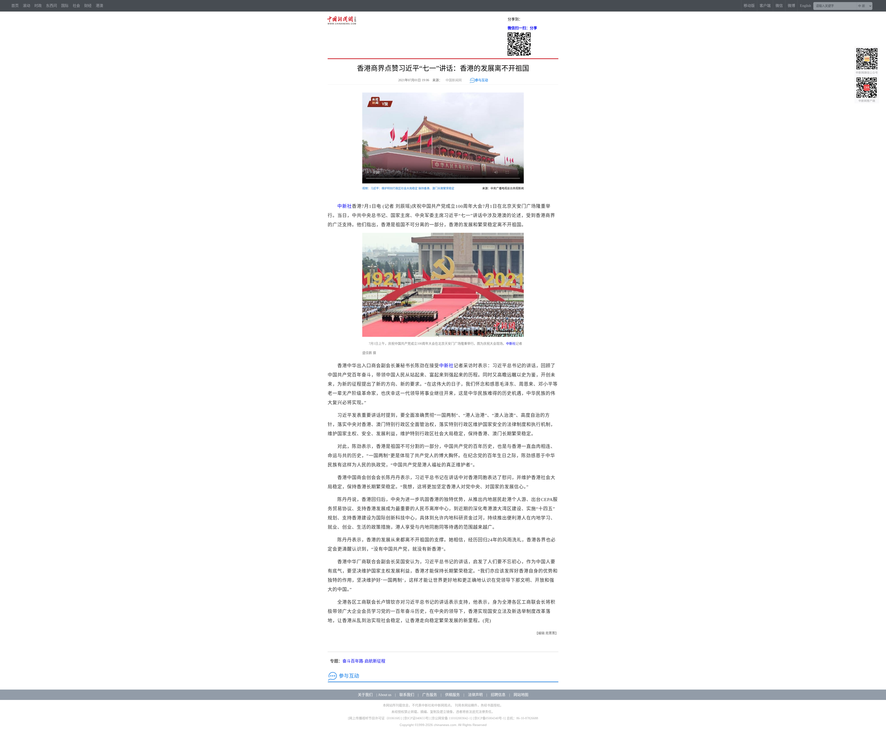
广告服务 (429, 695)
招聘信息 (498, 695)
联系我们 (406, 695)
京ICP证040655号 (416, 718)
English (805, 6)
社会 (76, 6)
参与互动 (481, 80)
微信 (779, 6)
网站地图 (521, 695)
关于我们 (365, 695)
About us (384, 695)
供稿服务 (452, 695)
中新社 (344, 206)
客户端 (765, 6)
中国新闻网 (454, 80)
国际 (65, 6)
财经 (88, 6)
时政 (38, 6)
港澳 (99, 6)
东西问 (51, 6)
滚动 (26, 6)
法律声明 (475, 695)
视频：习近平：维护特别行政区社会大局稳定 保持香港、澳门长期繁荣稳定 (408, 188)
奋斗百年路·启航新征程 (363, 661)
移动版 (749, 6)
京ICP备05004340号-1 (489, 718)
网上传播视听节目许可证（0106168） (375, 718)
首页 (15, 6)
